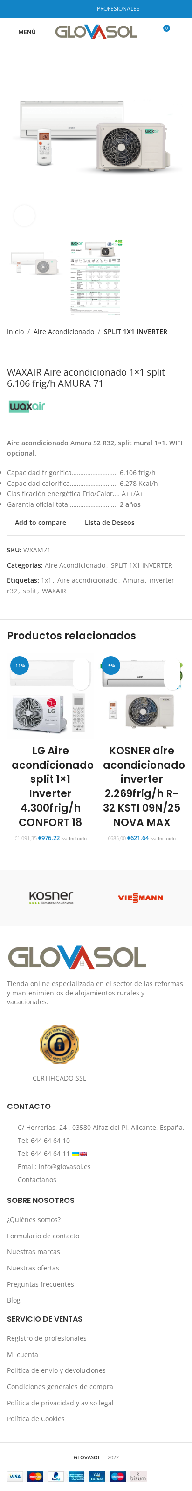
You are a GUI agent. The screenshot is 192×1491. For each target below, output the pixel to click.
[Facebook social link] (58, 9)
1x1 (46, 580)
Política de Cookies (36, 1418)
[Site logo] (96, 31)
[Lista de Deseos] (81, 666)
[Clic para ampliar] (24, 215)
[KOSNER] (51, 898)
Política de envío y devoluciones (56, 1370)
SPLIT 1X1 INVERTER (135, 331)
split (29, 590)
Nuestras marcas (33, 1251)
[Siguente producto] (35, 351)
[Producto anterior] (12, 351)
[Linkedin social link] (82, 9)
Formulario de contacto (43, 1235)
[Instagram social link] (69, 9)
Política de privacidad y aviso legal (60, 1402)
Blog (14, 1300)
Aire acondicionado (87, 580)
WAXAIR (54, 590)
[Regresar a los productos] (23, 351)
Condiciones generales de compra (60, 1386)
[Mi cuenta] (181, 31)
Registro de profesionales (47, 1338)
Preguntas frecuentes (40, 1284)
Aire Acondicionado (64, 331)
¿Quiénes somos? (34, 1219)
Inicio (15, 331)
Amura (133, 580)
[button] (81, 682)
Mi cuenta (22, 1354)
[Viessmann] (140, 898)
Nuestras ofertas (33, 1267)
